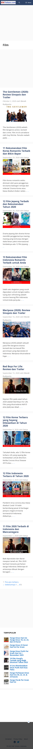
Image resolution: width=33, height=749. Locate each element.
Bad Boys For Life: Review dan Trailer (13, 368)
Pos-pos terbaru (12, 582)
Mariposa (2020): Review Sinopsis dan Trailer (16, 312)
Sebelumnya (9, 584)
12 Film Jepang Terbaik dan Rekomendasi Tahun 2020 (16, 204)
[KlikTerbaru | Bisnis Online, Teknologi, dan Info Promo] (8, 2)
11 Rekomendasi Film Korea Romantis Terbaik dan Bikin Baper (16, 150)
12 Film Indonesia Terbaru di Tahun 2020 (16, 475)
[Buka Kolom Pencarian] (19, 2)
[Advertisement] (16, 22)
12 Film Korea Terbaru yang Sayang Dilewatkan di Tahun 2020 (15, 421)
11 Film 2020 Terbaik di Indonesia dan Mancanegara (16, 529)
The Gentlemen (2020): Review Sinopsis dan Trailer (16, 94)
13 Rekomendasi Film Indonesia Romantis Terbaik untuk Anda (15, 259)
